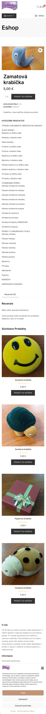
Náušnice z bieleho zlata (12, 160)
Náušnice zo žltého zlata (12, 156)
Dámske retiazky (9, 234)
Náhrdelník (6, 270)
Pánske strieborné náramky (13, 199)
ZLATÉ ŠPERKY (8, 130)
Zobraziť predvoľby (23, 706)
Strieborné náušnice (10, 213)
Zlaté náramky (7, 142)
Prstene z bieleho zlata (11, 151)
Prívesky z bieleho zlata (11, 178)
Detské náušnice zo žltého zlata (15, 165)
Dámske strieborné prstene (13, 204)
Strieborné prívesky (10, 218)
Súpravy (5, 275)
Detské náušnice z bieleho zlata (15, 169)
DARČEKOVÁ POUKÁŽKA (12, 284)
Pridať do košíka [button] (23, 393)
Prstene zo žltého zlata (11, 147)
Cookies (13, 711)
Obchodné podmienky (11, 661)
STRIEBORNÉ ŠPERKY (11, 183)
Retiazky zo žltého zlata (11, 133)
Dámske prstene (8, 252)
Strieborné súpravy (10, 227)
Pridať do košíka (23, 97)
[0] (43, 6)
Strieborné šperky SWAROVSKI (15, 222)
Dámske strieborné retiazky (13, 186)
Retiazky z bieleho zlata (11, 137)
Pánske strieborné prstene (13, 208)
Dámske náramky (9, 243)
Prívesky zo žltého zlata (11, 174)
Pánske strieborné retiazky (13, 190)
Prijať (23, 693)
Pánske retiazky (8, 239)
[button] (42, 668)
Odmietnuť (23, 699)
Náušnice (6, 261)
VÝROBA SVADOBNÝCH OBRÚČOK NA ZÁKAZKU (22, 126)
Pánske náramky (8, 248)
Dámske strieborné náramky (13, 195)
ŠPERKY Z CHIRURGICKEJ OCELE (16, 231)
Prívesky (5, 266)
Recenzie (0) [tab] (10, 294)
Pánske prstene (8, 257)
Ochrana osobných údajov (25, 711)
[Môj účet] (40, 6)
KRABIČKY (15, 107)
